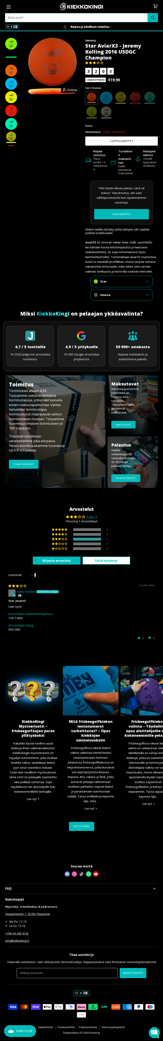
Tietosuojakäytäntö (113, 1027)
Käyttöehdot (45, 1027)
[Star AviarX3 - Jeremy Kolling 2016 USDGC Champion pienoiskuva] (11, 43)
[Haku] (152, 17)
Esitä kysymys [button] (106, 560)
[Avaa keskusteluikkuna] (154, 1032)
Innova (90, 40)
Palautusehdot (88, 1027)
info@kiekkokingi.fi (17, 941)
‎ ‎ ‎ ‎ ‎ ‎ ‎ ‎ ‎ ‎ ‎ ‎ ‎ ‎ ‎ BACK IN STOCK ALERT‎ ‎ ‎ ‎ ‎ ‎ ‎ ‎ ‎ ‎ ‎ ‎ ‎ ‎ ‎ (121, 214)
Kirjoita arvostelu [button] (57, 560)
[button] (94, 63)
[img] (17, 586)
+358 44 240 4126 (16, 933)
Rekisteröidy (133, 973)
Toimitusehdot (66, 1027)
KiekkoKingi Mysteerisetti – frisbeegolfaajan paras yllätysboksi (33, 728)
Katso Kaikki (82, 826)
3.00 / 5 (92, 517)
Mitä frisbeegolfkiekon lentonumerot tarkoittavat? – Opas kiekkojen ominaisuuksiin (91, 730)
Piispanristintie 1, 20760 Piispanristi (27, 914)
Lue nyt (32, 799)
